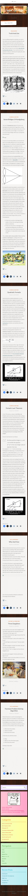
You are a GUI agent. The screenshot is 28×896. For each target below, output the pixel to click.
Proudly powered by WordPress (8, 891)
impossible (15, 159)
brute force (6, 146)
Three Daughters (14, 624)
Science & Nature (14, 117)
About (3, 860)
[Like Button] (4, 96)
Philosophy (14, 31)
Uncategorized (5, 839)
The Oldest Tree (5, 880)
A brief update (4, 873)
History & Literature (14, 621)
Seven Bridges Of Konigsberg (14, 119)
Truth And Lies (14, 33)
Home (3, 849)
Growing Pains (4, 882)
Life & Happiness (14, 539)
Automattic (14, 893)
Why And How (14, 542)
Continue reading (16, 681)
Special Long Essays (6, 837)
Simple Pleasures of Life (6, 834)
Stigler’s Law (4, 878)
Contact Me (4, 863)
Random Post (4, 854)
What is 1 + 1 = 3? (5, 856)
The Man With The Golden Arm (8, 875)
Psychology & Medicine (6, 830)
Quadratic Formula (14, 292)
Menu (14, 1)
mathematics (5, 323)
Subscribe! (4, 858)
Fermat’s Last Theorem (14, 408)
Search (3, 852)
